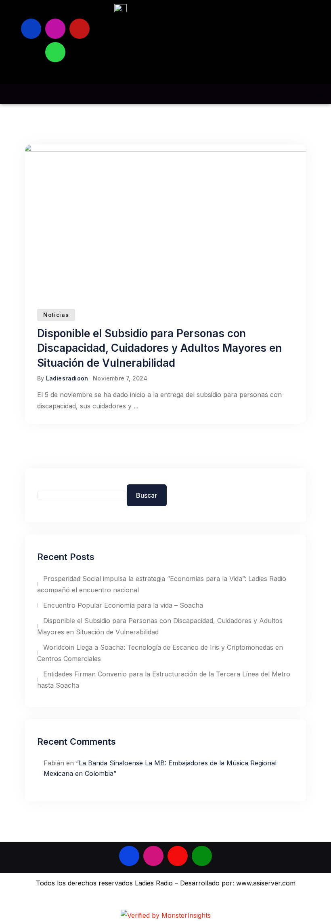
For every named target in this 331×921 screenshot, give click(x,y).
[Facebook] (31, 29)
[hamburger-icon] (318, 94)
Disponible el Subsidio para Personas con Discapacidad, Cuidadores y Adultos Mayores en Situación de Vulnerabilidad (159, 348)
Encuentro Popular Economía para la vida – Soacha (123, 605)
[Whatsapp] (55, 52)
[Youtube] (79, 29)
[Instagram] (55, 29)
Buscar (146, 495)
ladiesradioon (67, 378)
